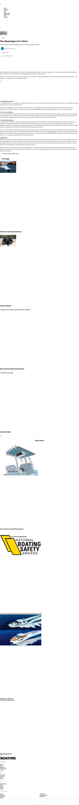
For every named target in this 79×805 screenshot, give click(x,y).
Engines (9, 153)
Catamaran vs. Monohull (6, 698)
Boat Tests (6, 9)
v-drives (17, 153)
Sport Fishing (2, 796)
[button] (39, 59)
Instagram (2, 787)
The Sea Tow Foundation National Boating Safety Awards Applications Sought (21, 613)
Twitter (1, 786)
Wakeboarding (42, 796)
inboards (13, 153)
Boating (1, 793)
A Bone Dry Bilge (5, 432)
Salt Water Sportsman (43, 795)
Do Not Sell (2, 769)
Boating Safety (7, 13)
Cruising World (42, 793)
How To (5, 10)
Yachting (1, 797)
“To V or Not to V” (52, 131)
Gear (5, 23)
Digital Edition (2, 767)
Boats (5, 8)
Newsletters (6, 14)
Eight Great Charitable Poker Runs (11, 231)
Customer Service (3, 768)
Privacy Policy (2, 774)
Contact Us (2, 777)
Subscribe (2, 764)
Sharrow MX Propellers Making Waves (12, 369)
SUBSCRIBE (5, 32)
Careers (1, 778)
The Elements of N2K (6, 753)
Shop (5, 15)
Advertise (6, 17)
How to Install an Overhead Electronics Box (11, 529)
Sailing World (2, 795)
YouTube (1, 788)
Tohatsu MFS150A (5, 305)
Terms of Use (2, 776)
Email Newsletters (3, 783)
